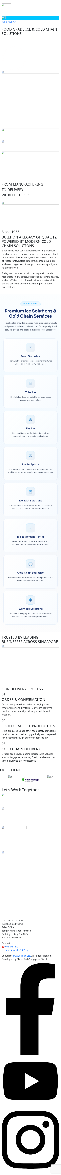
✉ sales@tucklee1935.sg (15, 950)
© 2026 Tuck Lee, (22, 955)
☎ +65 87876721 (11, 946)
